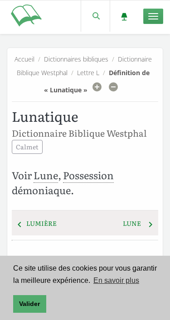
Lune (46, 174)
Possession (88, 174)
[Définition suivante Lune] (150, 223)
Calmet (27, 146)
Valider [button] (29, 303)
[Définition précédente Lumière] (19, 223)
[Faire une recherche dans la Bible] (95, 16)
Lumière (41, 223)
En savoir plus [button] (116, 280)
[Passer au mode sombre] (124, 16)
